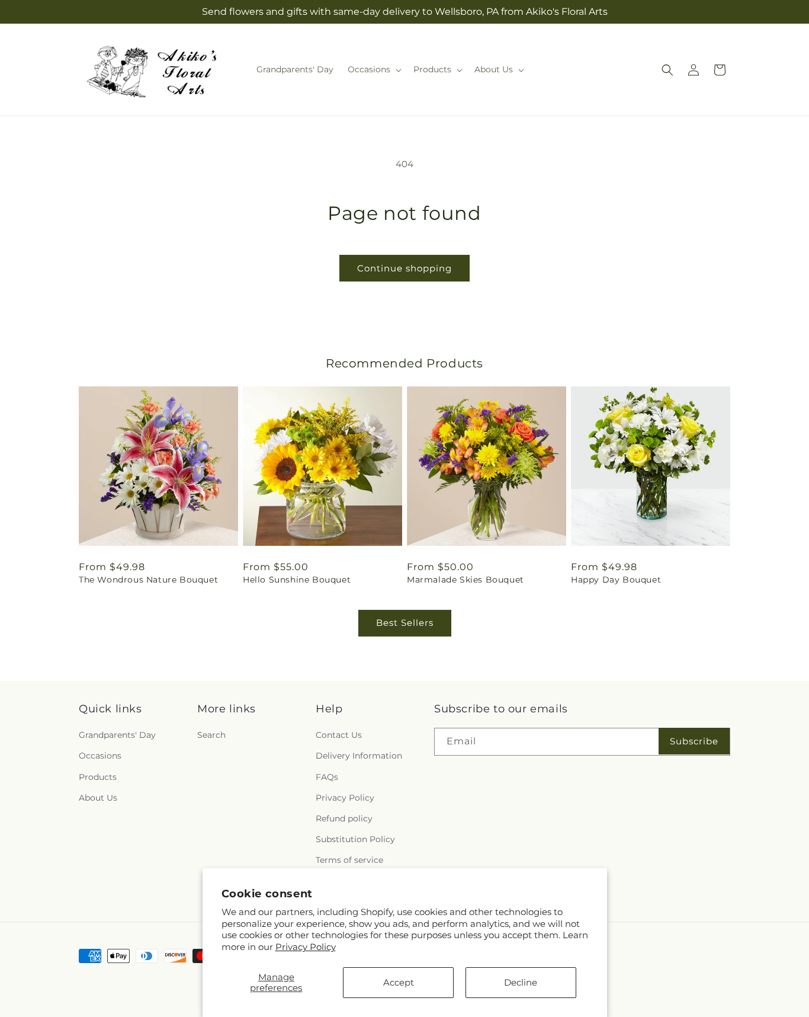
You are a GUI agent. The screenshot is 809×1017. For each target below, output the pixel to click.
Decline (520, 982)
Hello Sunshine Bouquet (297, 579)
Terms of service (349, 860)
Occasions (100, 755)
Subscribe (694, 741)
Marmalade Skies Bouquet (465, 579)
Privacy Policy (305, 946)
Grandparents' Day (117, 735)
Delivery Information (359, 755)
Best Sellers (405, 622)
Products (98, 777)
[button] (373, 69)
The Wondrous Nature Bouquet (148, 579)
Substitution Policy (355, 839)
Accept (398, 982)
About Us (98, 797)
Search (211, 735)
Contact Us (339, 735)
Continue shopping (404, 268)
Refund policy (344, 818)
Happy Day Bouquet (616, 579)
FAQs (327, 777)
